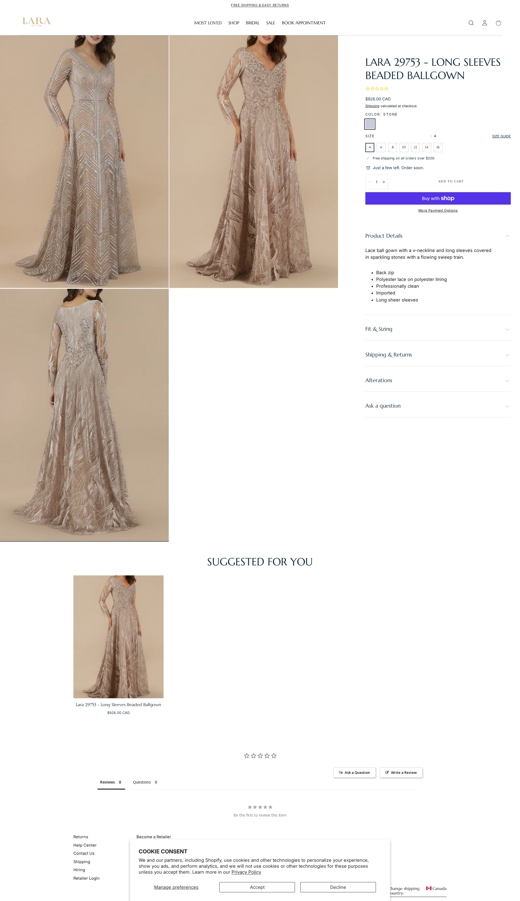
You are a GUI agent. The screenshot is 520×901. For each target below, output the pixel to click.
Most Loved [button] (208, 22)
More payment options (438, 210)
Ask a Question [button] (357, 772)
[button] (471, 22)
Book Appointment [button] (304, 22)
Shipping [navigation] (81, 861)
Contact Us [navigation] (84, 853)
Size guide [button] (501, 136)
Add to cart (451, 181)
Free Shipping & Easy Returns (260, 5)
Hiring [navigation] (79, 869)
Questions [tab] (142, 782)
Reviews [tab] (107, 782)
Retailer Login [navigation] (86, 878)
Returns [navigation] (80, 836)
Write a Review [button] (404, 772)
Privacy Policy (246, 872)
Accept (257, 887)
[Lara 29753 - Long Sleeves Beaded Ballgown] (118, 636)
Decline (338, 887)
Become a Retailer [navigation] (153, 836)
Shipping (372, 106)
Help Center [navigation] (85, 845)
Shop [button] (233, 22)
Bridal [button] (252, 22)
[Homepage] (35, 23)
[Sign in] (484, 22)
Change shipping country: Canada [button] (417, 891)
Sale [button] (270, 22)
